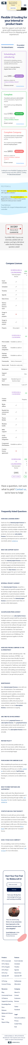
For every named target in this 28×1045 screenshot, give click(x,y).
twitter (16, 1006)
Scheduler (17, 964)
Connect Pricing (6, 984)
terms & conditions (19, 1018)
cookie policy (18, 1024)
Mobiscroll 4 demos (7, 1013)
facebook (17, 1009)
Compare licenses (20, 86)
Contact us (20, 170)
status (3, 1016)
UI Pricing (4, 981)
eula (15, 1027)
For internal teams (7, 47)
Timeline (16, 967)
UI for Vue (4, 973)
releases (4, 1010)
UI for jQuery (5, 964)
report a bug (5, 1022)
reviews (16, 1001)
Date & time (17, 973)
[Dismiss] (18, 5)
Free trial (21, 9)
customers (17, 998)
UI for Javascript (6, 961)
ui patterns (5, 998)
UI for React (5, 970)
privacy (16, 1021)
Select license (19, 76)
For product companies (20, 46)
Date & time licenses (14, 174)
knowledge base (6, 1004)
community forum (7, 995)
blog (3, 992)
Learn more (13, 8)
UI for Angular (6, 967)
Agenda (16, 970)
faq (3, 1019)
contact (16, 995)
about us (17, 992)
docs (3, 1007)
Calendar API (5, 976)
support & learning (7, 1001)
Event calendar (18, 961)
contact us (15, 541)
